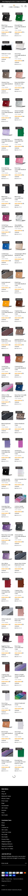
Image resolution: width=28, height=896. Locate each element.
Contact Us (5, 827)
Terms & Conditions (7, 846)
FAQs (3, 812)
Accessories (5, 805)
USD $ (3, 885)
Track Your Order (6, 832)
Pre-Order (4, 834)
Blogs (3, 825)
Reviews (4, 810)
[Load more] (14, 776)
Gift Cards (5, 808)
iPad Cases (5, 801)
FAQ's (3, 823)
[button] (5, 32)
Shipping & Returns (7, 844)
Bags (3, 803)
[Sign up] (25, 863)
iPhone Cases (5, 798)
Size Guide (5, 815)
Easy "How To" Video (7, 848)
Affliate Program (6, 841)
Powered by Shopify (17, 889)
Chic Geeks (8, 889)
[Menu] (2, 6)
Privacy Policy (5, 839)
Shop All (4, 794)
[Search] (22, 6)
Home (3, 791)
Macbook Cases (6, 796)
